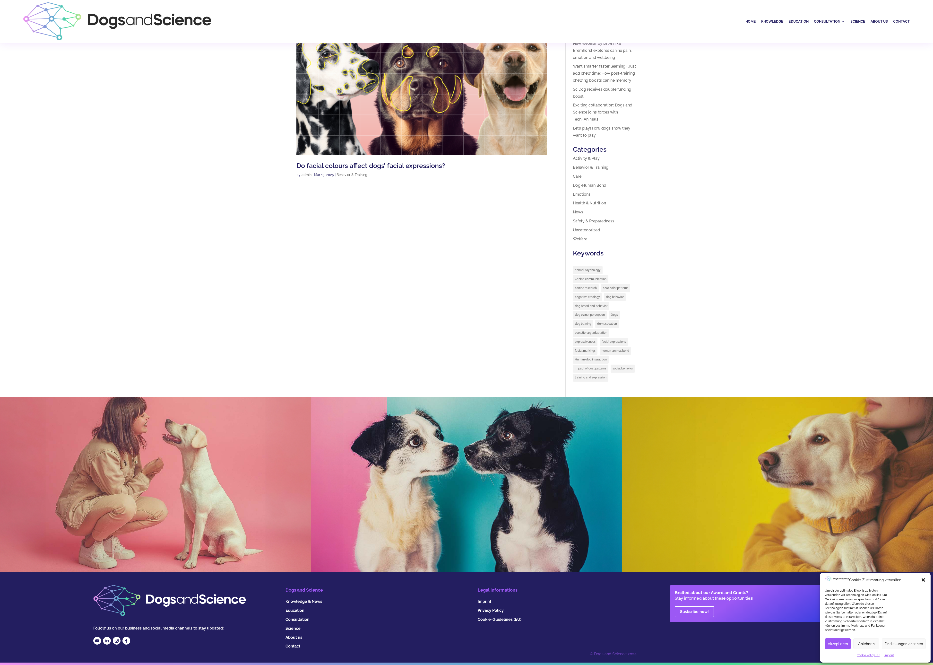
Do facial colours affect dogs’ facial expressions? (370, 165)
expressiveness (585, 341)
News (578, 212)
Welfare (580, 239)
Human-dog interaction (591, 359)
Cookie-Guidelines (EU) (499, 619)
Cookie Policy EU (868, 655)
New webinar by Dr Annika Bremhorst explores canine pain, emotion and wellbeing (602, 50)
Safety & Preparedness (593, 221)
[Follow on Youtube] (97, 641)
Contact (292, 646)
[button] (923, 580)
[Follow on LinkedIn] (107, 641)
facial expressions (614, 341)
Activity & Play (586, 158)
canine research (586, 288)
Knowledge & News (303, 601)
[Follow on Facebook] (126, 641)
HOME (750, 21)
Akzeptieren (838, 644)
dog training (583, 323)
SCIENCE (857, 21)
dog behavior (615, 297)
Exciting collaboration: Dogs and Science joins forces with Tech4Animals (602, 112)
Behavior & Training (352, 175)
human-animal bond (615, 350)
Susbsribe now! (694, 611)
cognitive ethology (587, 297)
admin (306, 175)
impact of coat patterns (590, 368)
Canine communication (590, 279)
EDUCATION (799, 21)
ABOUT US (879, 21)
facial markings (585, 350)
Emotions (581, 194)
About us (293, 637)
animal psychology (588, 270)
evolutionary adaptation (591, 332)
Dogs (614, 314)
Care (577, 176)
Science (293, 628)
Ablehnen (866, 644)
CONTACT (901, 21)
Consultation (297, 619)
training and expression (590, 377)
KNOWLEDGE (772, 21)
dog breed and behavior (591, 306)
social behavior (623, 368)
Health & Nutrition (589, 203)
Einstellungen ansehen (903, 644)
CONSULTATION (827, 21)
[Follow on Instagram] (117, 641)
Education (294, 610)
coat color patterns (615, 288)
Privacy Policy (491, 610)
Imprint (889, 655)
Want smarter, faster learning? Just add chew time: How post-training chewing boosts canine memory (604, 73)
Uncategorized (586, 230)
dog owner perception (590, 314)
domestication (607, 323)
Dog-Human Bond (589, 185)
